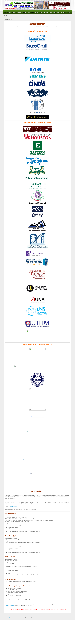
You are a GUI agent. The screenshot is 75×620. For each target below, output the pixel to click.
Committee (24, 12)
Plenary (40, 12)
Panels (58, 12)
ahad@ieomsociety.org (10, 605)
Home (5, 12)
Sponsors (62, 12)
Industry (50, 12)
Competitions (31, 12)
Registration (18, 12)
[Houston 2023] (37, 5)
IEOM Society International (10, 617)
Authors (9, 12)
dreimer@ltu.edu (36, 604)
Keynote (36, 12)
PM (47, 12)
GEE (44, 12)
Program (13, 12)
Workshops (68, 12)
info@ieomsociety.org (13, 506)
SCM (54, 12)
